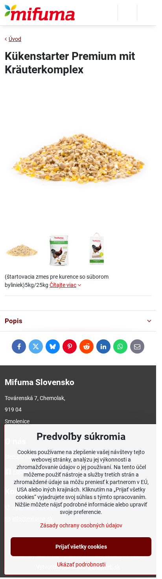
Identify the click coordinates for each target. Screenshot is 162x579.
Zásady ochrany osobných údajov (81, 525)
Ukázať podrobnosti (81, 564)
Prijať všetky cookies (81, 547)
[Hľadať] (127, 12)
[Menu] (146, 12)
